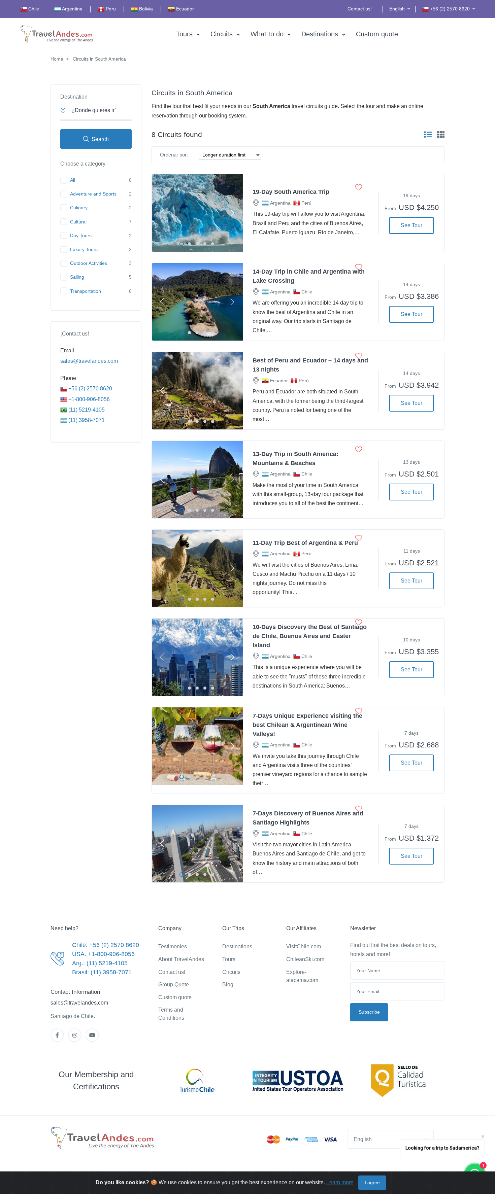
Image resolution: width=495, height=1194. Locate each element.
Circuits (221, 34)
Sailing (77, 277)
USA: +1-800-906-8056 (103, 954)
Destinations (319, 34)
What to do (267, 34)
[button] (399, 9)
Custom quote (377, 34)
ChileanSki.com (305, 959)
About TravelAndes (181, 959)
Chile (33, 8)
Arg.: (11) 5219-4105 (100, 963)
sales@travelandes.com (89, 361)
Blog (227, 984)
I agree (372, 1182)
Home (57, 59)
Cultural (78, 221)
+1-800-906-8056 (88, 399)
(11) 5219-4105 (86, 410)
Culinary (79, 207)
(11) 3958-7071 (86, 420)
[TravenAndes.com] (103, 1138)
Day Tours (81, 235)
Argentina (71, 8)
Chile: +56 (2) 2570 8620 (105, 945)
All (72, 180)
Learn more (340, 1182)
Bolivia (145, 8)
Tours (184, 34)
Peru (110, 8)
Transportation (85, 291)
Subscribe (369, 1012)
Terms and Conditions (171, 1014)
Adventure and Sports (93, 194)
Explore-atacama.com (302, 976)
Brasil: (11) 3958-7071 (102, 972)
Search (100, 139)
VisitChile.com (303, 946)
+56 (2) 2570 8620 (89, 388)
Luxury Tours (84, 249)
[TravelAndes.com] (57, 34)
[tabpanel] (197, 213)
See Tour (411, 225)
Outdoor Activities (88, 263)
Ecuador (184, 8)
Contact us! (360, 8)
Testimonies (172, 946)
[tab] (428, 134)
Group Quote (173, 984)
